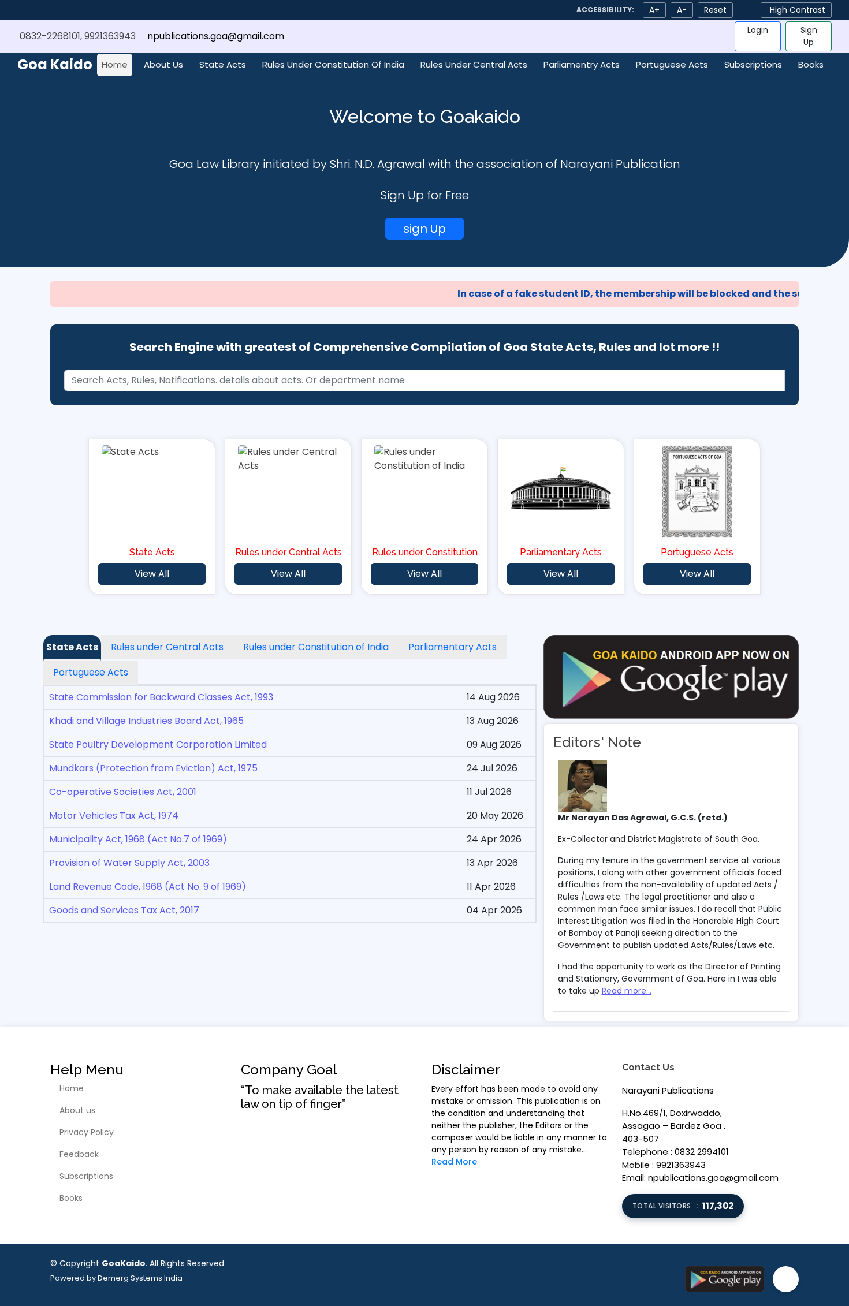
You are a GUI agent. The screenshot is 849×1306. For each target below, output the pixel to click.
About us (77, 1110)
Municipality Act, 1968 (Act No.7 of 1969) (138, 839)
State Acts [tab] (72, 647)
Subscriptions (753, 64)
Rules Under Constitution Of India (333, 64)
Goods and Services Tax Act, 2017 (124, 910)
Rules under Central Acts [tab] (167, 647)
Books (811, 64)
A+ (654, 10)
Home (115, 64)
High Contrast (797, 10)
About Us (163, 64)
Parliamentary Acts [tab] (452, 647)
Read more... (626, 991)
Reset (715, 10)
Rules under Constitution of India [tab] (316, 647)
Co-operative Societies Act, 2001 (122, 791)
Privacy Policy (86, 1132)
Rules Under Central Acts (473, 64)
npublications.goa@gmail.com (215, 36)
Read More (454, 1161)
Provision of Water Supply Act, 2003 (129, 863)
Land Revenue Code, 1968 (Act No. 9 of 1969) (147, 886)
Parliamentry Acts (581, 64)
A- (682, 10)
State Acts (222, 64)
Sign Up (808, 36)
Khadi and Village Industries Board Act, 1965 (146, 720)
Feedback (79, 1154)
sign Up (424, 229)
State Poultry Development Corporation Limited (158, 744)
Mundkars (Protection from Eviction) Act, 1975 (153, 768)
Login (757, 30)
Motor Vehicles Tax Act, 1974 (113, 815)
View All (152, 573)
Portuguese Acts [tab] (90, 672)
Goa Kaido (54, 64)
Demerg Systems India (140, 1278)
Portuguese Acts (672, 64)
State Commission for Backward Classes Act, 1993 (161, 697)
